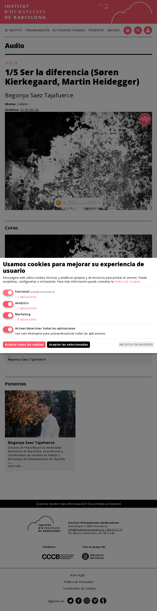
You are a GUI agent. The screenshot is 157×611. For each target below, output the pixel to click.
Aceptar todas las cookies (24, 344)
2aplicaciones (26, 297)
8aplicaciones (26, 319)
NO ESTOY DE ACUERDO (136, 344)
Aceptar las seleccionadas (68, 344)
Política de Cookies (127, 281)
